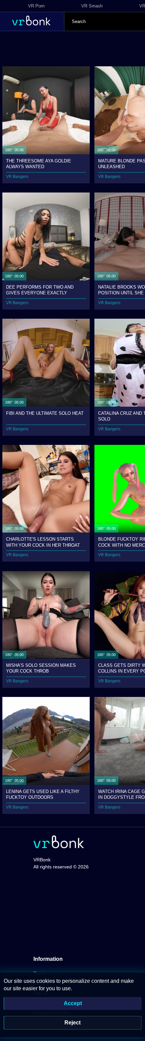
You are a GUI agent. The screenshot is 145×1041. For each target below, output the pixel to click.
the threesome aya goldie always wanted (38, 163)
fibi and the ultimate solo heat (45, 413)
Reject (72, 1022)
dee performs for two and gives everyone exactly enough (40, 290)
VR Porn (36, 5)
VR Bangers (17, 176)
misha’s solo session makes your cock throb (41, 668)
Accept (73, 1003)
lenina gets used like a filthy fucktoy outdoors (43, 794)
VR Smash (92, 5)
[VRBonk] (58, 842)
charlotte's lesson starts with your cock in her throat (43, 542)
